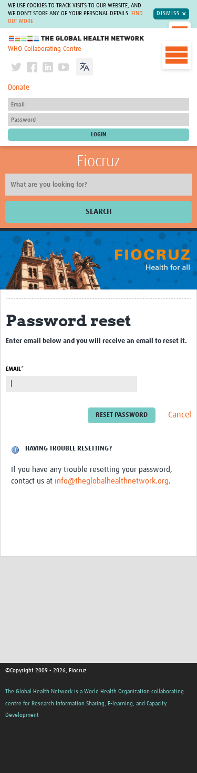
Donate (18, 87)
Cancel (179, 415)
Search (98, 212)
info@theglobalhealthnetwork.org (112, 481)
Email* (15, 369)
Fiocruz (98, 161)
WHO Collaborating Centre (44, 49)
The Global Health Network (77, 38)
